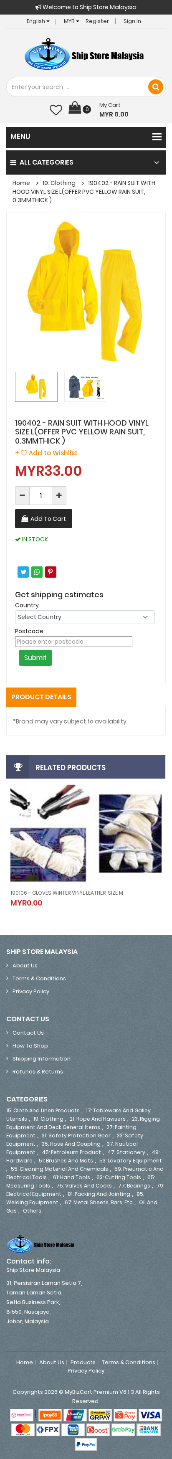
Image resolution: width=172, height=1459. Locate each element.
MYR (70, 21)
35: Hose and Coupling (71, 1143)
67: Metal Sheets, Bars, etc (99, 1202)
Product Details (41, 697)
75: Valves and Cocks (84, 1185)
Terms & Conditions (39, 978)
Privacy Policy (31, 991)
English (36, 21)
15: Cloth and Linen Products (43, 1110)
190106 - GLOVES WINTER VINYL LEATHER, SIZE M (66, 892)
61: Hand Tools (71, 1177)
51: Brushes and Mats (66, 1160)
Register (97, 21)
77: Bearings (134, 1185)
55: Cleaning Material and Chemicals (59, 1168)
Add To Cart (48, 519)
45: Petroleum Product (71, 1152)
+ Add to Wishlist (46, 453)
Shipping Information (42, 1059)
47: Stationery (126, 1152)
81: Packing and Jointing (99, 1194)
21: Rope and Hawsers (98, 1118)
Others (32, 1210)
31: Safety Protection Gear (76, 1135)
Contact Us (28, 1033)
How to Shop (30, 1046)
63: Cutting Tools (118, 1177)
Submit (35, 657)
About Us (25, 965)
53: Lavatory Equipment (130, 1160)
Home (21, 183)
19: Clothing (59, 183)
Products (83, 1362)
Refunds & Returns (38, 1072)
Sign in (132, 21)
